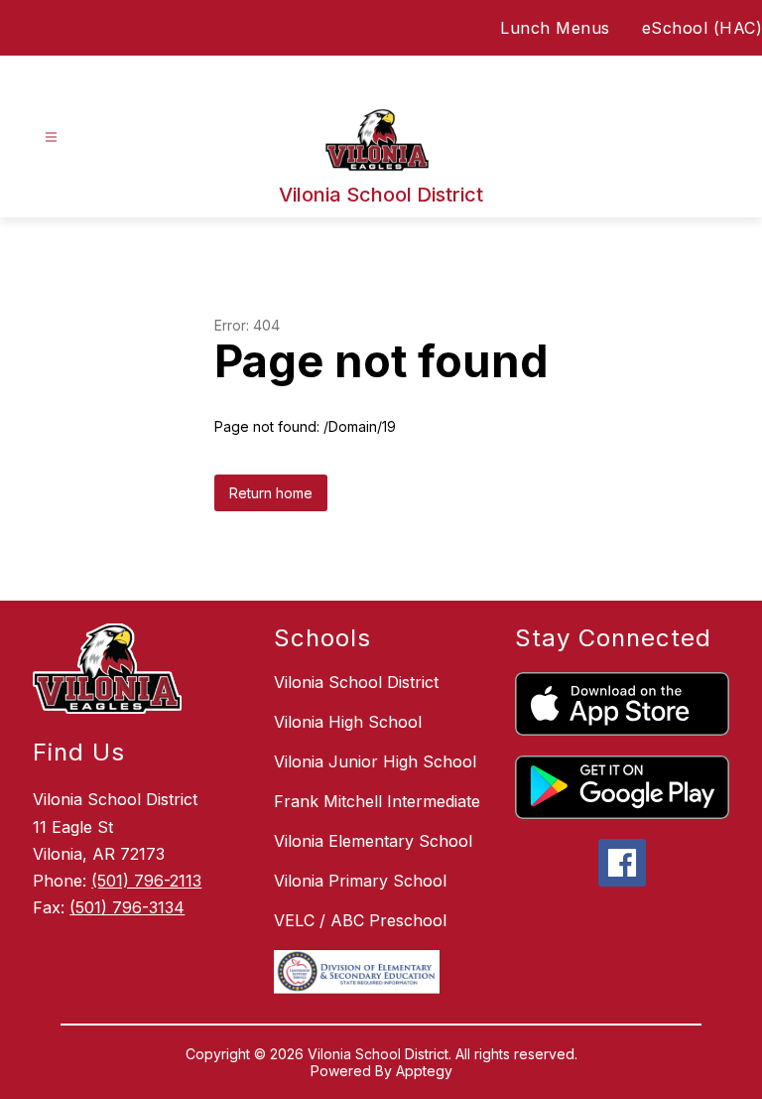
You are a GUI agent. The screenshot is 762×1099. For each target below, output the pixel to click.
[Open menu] (51, 137)
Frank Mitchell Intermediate (377, 801)
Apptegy (424, 1070)
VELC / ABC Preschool (360, 920)
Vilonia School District (356, 682)
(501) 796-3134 (127, 907)
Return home (271, 492)
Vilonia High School (348, 722)
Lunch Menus (555, 28)
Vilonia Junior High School (375, 761)
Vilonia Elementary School (373, 841)
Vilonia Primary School (360, 881)
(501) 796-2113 (146, 881)
